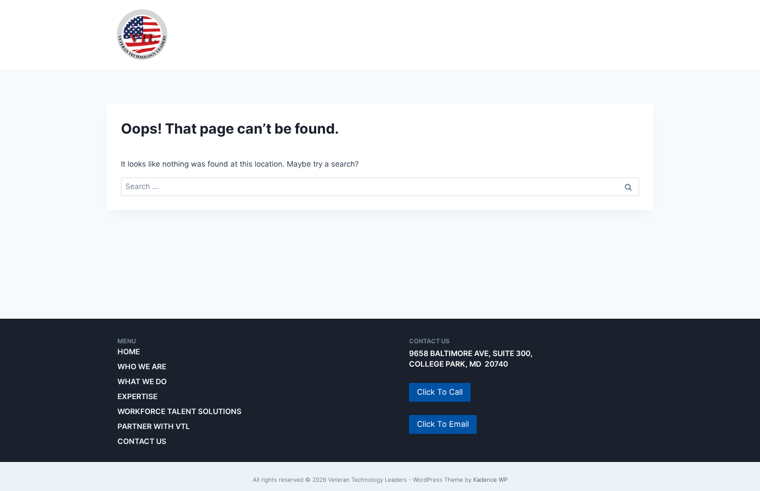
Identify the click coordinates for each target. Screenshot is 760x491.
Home (128, 351)
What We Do (305, 34)
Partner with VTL (604, 34)
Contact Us (141, 441)
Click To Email (443, 424)
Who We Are (231, 34)
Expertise (375, 34)
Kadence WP (490, 479)
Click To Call (440, 391)
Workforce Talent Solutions (481, 34)
